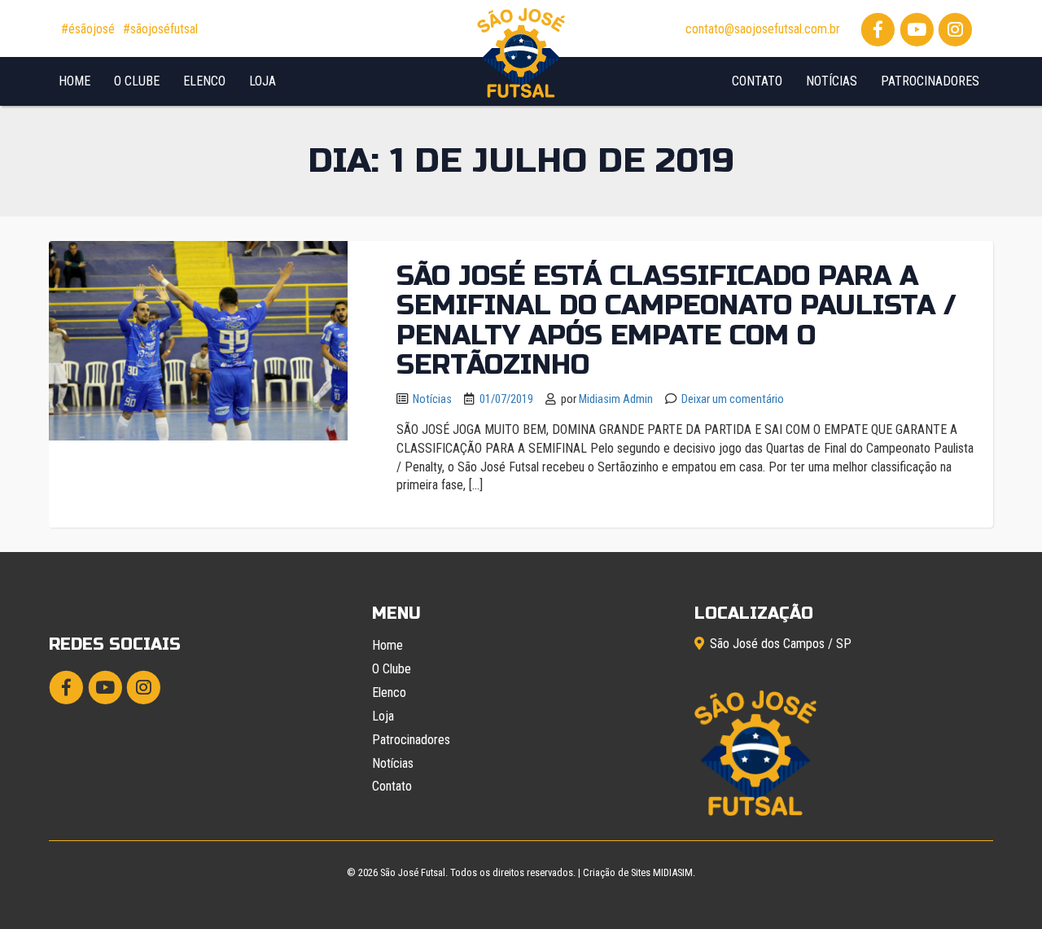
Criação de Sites (616, 872)
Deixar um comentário (732, 399)
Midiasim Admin (616, 399)
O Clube (137, 81)
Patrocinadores (930, 81)
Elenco (204, 81)
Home (74, 81)
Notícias (831, 81)
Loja (262, 81)
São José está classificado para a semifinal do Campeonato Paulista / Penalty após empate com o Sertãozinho (676, 320)
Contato (757, 81)
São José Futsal (412, 872)
